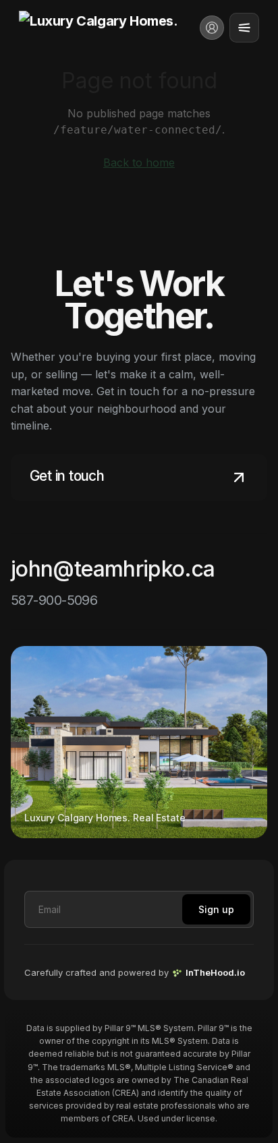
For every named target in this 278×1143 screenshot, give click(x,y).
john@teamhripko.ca (113, 569)
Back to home (139, 162)
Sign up (216, 909)
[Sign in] (212, 28)
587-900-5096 (54, 600)
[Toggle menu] (244, 27)
